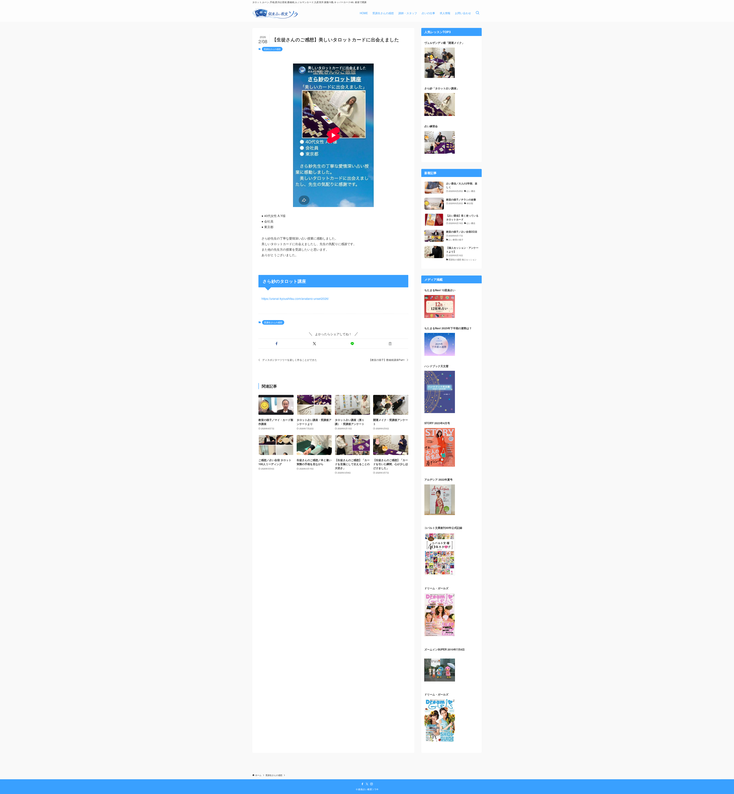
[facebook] (362, 784)
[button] (276, 343)
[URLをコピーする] (390, 343)
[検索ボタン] (477, 13)
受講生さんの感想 (272, 49)
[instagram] (371, 784)
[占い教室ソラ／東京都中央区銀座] (275, 13)
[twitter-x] (367, 784)
